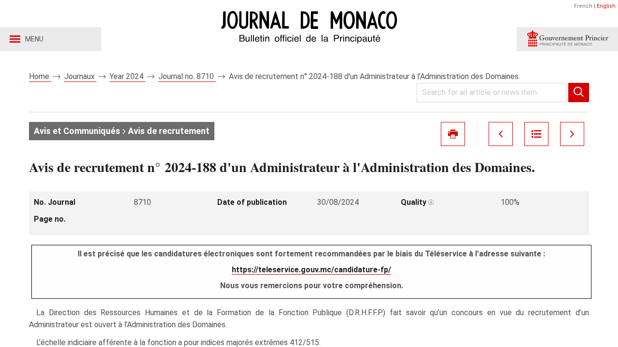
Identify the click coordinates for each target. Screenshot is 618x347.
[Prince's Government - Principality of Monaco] (567, 39)
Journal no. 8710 (187, 76)
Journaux (80, 76)
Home (40, 76)
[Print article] (453, 134)
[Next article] (572, 134)
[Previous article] (501, 134)
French (583, 6)
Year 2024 (127, 76)
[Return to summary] (536, 134)
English (606, 6)
